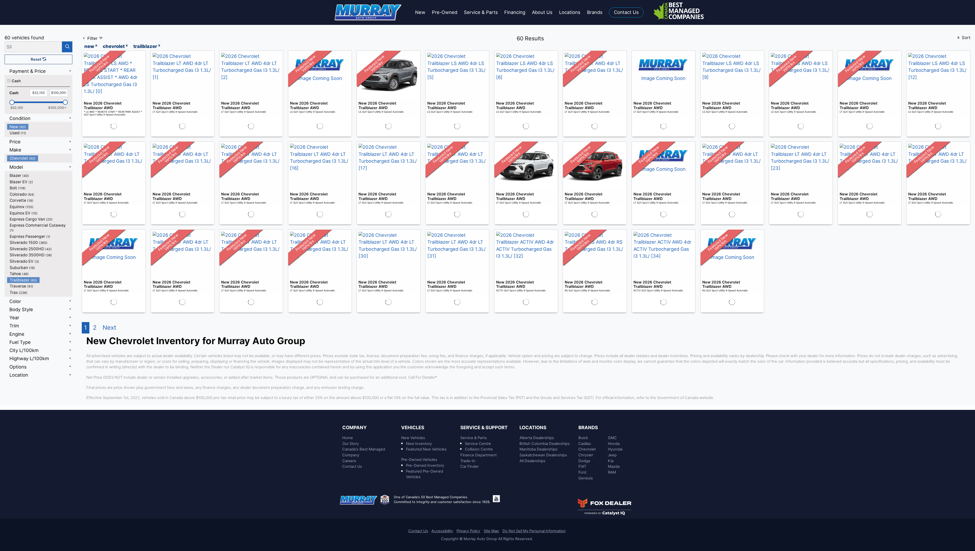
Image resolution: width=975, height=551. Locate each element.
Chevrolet (587, 449)
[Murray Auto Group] (368, 12)
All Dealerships (532, 461)
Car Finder (469, 466)
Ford (582, 472)
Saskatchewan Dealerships (543, 455)
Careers (349, 461)
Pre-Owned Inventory (425, 465)
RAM (612, 472)
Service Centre (478, 443)
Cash (16, 81)
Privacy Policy (468, 531)
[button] (420, 12)
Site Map (491, 531)
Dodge (584, 461)
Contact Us (352, 466)
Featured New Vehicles (426, 449)
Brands (588, 427)
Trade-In (467, 461)
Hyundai (615, 449)
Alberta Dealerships (536, 438)
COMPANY (354, 427)
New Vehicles (413, 438)
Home (347, 438)
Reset (36, 59)
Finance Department (478, 455)
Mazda (614, 466)
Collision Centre (479, 449)
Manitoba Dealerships (538, 449)
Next (109, 327)
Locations (532, 427)
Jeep (612, 455)
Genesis (585, 478)
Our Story (350, 443)
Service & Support (484, 427)
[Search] (67, 46)
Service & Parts (473, 438)
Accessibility (442, 531)
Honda (614, 443)
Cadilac (584, 443)
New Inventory (419, 443)
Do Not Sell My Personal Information (534, 531)
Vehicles (412, 427)
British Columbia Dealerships (544, 443)
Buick (583, 438)
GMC (612, 438)
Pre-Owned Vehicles (419, 459)
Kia (610, 461)
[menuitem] (40, 127)
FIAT (582, 466)
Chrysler (585, 455)
